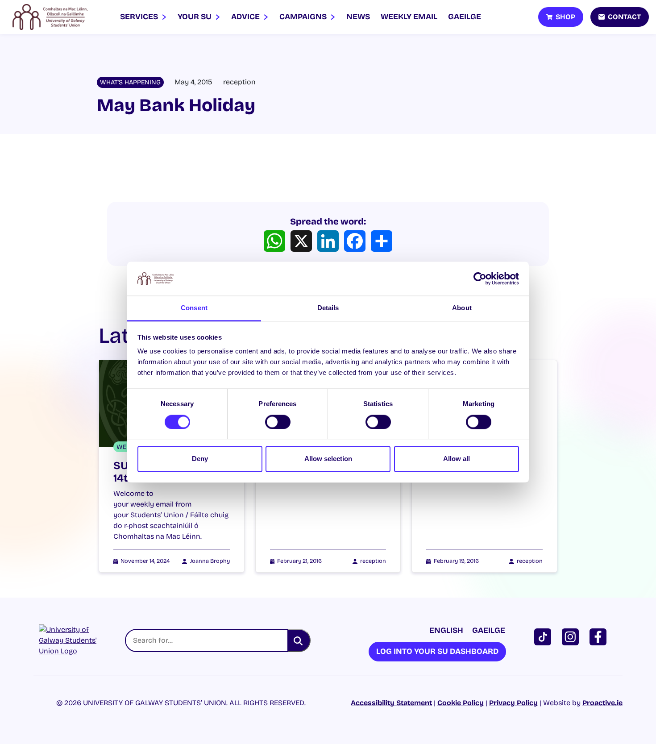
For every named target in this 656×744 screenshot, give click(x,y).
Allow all (456, 459)
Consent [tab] (194, 308)
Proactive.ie (602, 702)
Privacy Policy (513, 702)
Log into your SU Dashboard (437, 651)
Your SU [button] (195, 16)
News (358, 16)
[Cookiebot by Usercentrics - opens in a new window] (480, 278)
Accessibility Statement (391, 702)
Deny (200, 459)
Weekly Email (409, 16)
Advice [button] (246, 16)
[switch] (278, 422)
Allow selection (328, 459)
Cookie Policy (460, 702)
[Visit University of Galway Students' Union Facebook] (600, 636)
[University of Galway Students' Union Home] (50, 16)
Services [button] (140, 16)
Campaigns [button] (303, 16)
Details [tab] (328, 308)
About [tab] (462, 308)
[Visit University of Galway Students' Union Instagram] (572, 636)
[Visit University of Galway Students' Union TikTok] (544, 636)
